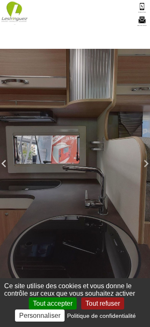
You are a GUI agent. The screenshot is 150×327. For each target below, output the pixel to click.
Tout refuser (102, 303)
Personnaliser (39, 315)
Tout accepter (52, 303)
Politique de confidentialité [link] (101, 315)
